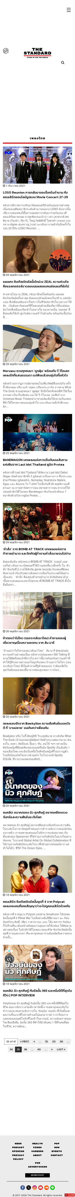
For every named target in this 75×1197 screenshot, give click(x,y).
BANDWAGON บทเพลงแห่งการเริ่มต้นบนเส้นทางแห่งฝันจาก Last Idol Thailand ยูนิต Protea (35, 462)
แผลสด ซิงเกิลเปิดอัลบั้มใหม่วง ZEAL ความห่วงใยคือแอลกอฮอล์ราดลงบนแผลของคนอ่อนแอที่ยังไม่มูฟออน (36, 283)
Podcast (18, 1147)
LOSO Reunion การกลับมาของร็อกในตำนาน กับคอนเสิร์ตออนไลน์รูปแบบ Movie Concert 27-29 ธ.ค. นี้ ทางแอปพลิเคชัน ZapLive (35, 194)
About (37, 1155)
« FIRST (24, 1042)
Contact (57, 1155)
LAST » (61, 1049)
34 (11, 1049)
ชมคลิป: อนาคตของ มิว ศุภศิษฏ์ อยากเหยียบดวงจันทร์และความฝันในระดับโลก (35, 814)
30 (61, 1042)
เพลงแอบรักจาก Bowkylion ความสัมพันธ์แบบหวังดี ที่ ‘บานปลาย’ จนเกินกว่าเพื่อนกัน (36, 725)
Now (56, 1147)
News (18, 1144)
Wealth (37, 1144)
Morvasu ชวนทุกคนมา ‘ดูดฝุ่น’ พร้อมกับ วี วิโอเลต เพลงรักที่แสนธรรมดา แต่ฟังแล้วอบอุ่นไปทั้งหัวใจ (36, 373)
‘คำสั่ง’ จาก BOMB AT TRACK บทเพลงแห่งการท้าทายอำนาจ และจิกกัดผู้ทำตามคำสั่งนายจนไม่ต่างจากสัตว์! (37, 551)
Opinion (18, 1151)
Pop (56, 1144)
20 (54, 1042)
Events (57, 1151)
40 (39, 1049)
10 (46, 1042)
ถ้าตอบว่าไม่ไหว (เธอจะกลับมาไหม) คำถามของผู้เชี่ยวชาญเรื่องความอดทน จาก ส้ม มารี (34, 640)
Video (37, 1147)
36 (25, 1049)
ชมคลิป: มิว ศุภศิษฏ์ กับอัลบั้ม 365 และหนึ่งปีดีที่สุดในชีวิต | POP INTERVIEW (37, 992)
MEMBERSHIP (37, 1175)
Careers (37, 1151)
